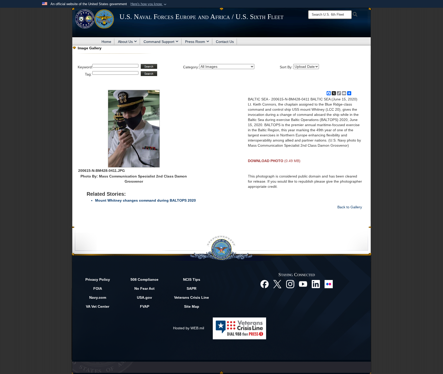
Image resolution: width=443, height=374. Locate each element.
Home (106, 42)
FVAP (144, 306)
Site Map (191, 306)
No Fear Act (144, 288)
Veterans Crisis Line (191, 297)
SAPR (191, 288)
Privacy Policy (97, 279)
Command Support (159, 42)
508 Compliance (144, 279)
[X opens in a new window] (277, 284)
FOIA (97, 288)
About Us (125, 42)
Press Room (195, 42)
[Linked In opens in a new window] (316, 284)
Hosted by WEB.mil (188, 328)
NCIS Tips (191, 279)
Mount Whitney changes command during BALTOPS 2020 (145, 200)
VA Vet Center (97, 306)
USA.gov (144, 297)
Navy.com (97, 297)
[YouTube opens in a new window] (303, 284)
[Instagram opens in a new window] (290, 284)
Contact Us (225, 42)
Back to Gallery (349, 207)
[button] (148, 4)
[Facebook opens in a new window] (264, 284)
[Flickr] (329, 284)
